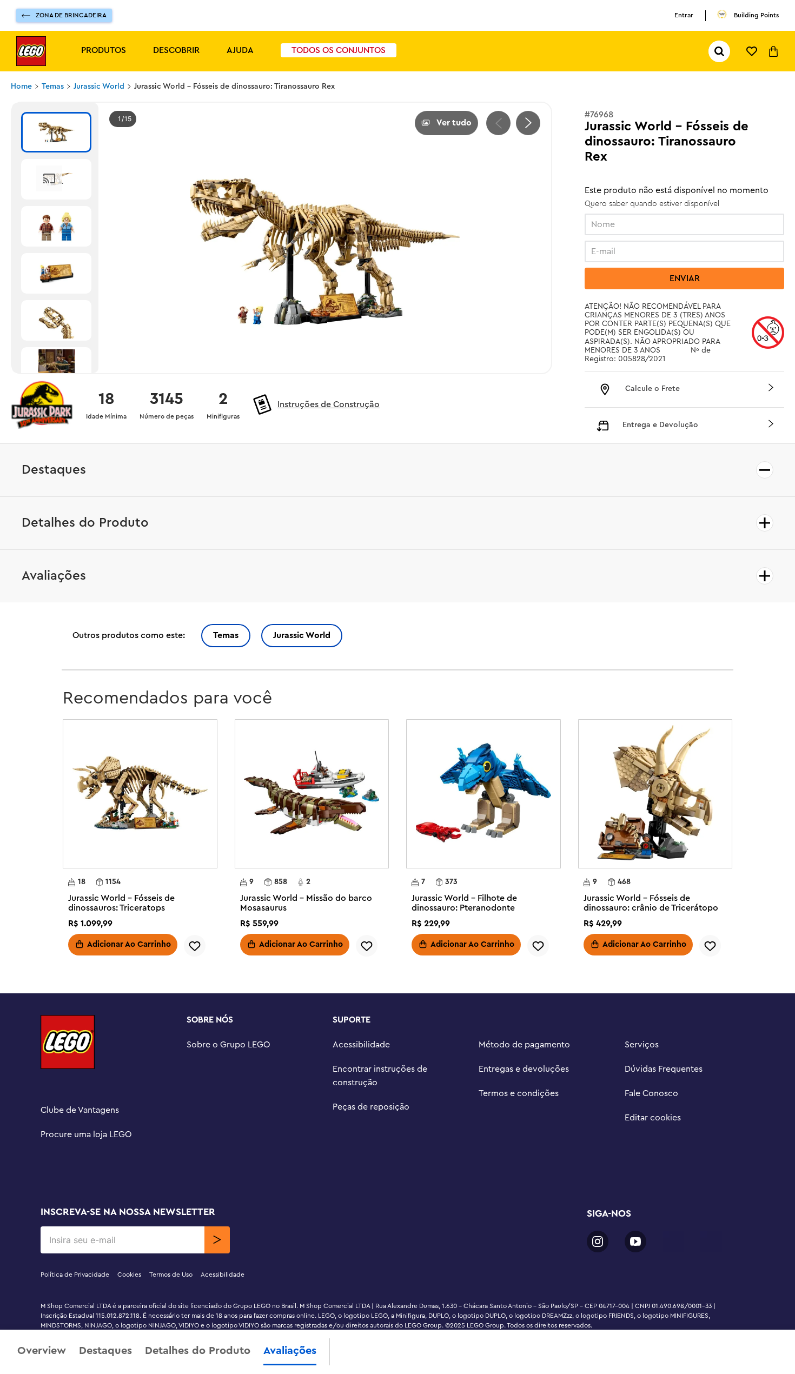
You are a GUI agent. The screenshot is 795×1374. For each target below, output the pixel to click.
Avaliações (289, 1350)
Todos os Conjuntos (339, 50)
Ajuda (240, 50)
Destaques (105, 1350)
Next (528, 123)
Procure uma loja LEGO (86, 1134)
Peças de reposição (371, 1107)
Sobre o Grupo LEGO (228, 1044)
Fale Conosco (651, 1093)
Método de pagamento (524, 1044)
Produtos (103, 50)
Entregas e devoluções (524, 1069)
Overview (41, 1350)
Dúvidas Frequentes (664, 1069)
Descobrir (176, 50)
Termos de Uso (171, 1274)
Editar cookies (653, 1117)
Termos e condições (519, 1093)
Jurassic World (99, 86)
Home (21, 86)
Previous (498, 123)
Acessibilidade (361, 1044)
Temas (53, 86)
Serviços (642, 1044)
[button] (684, 389)
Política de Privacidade (75, 1274)
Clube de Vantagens (80, 1110)
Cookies (129, 1274)
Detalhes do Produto (197, 1350)
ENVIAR (685, 278)
